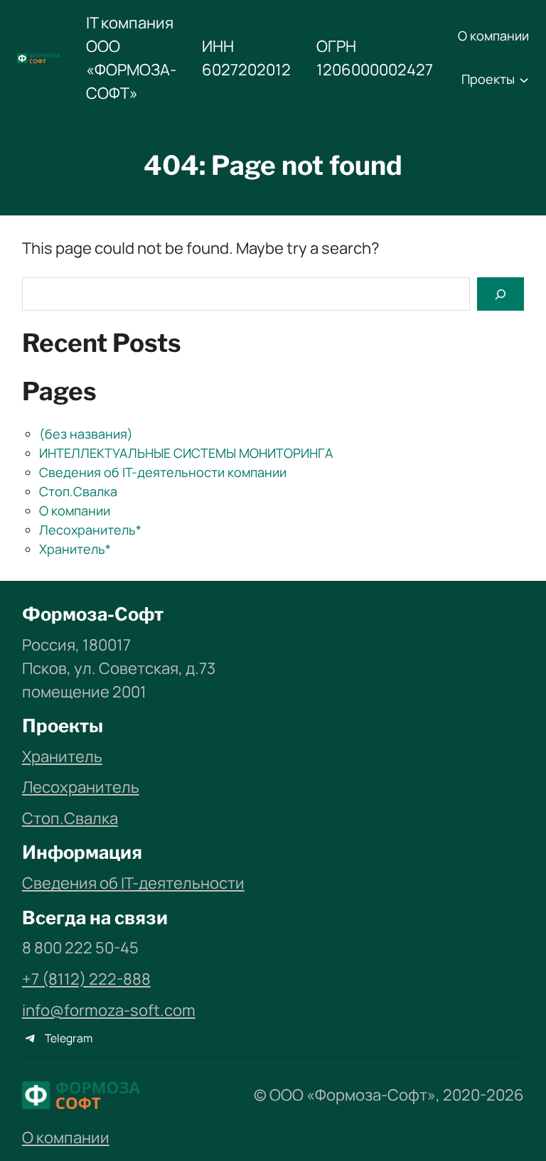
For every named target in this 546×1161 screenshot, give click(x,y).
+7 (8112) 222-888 (86, 979)
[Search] (500, 294)
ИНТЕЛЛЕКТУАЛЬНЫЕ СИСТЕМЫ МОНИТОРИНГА (186, 452)
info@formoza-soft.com (109, 1010)
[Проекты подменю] (524, 80)
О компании (74, 510)
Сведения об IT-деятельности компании (163, 472)
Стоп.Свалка (78, 491)
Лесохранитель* (90, 529)
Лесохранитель (80, 787)
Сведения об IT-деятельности (133, 883)
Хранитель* (75, 548)
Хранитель (62, 756)
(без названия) (86, 433)
